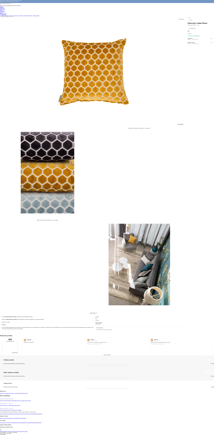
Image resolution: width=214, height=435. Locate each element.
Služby (1, 422)
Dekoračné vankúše (10, 16)
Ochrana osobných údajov (12, 431)
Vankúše (7, 16)
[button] (195, 33)
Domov (1, 16)
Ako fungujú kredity (22, 418)
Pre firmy (26, 422)
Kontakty (4, 422)
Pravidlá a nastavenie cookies (22, 431)
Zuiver (18, 393)
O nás (7, 422)
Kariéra (23, 422)
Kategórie (3, 16)
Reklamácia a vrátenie (13, 418)
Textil (5, 16)
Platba (18, 418)
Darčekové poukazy (18, 422)
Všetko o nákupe (3, 418)
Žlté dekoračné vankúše (23, 393)
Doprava (7, 418)
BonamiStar (39, 422)
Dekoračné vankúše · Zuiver (12, 393)
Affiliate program (34, 422)
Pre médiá (29, 422)
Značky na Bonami (11, 422)
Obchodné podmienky (4, 431)
